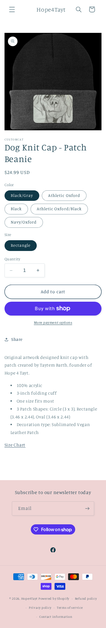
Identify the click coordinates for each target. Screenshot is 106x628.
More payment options (53, 322)
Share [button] (17, 339)
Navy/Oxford (24, 222)
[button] (11, 9)
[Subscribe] (87, 508)
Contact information (55, 617)
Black (16, 208)
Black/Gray (22, 195)
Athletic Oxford (64, 195)
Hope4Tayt (29, 599)
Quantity (12, 259)
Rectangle (21, 245)
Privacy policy (40, 608)
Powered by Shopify (53, 599)
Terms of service (70, 608)
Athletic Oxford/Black (59, 208)
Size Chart (15, 445)
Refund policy (86, 599)
